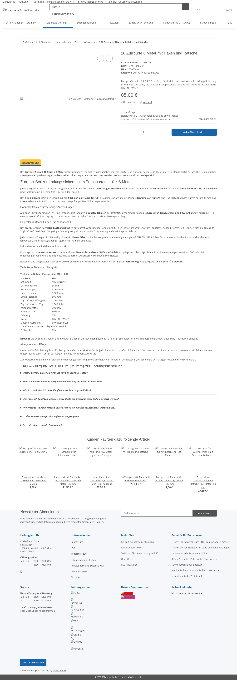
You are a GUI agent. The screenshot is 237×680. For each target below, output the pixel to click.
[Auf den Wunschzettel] (109, 58)
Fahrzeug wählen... (63, 13)
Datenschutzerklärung (77, 518)
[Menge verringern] (124, 132)
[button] (208, 10)
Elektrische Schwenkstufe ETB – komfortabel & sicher (200, 541)
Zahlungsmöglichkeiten (83, 560)
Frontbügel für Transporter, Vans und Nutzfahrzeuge (200, 547)
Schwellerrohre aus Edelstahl (187, 564)
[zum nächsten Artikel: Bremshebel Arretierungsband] (206, 42)
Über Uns (126, 559)
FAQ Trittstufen (129, 564)
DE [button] (198, 10)
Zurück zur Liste (30, 42)
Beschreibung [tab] (30, 163)
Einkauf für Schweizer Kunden (125, 1)
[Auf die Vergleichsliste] (100, 58)
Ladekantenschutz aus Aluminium (190, 553)
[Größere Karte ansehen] (21, 571)
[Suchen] (185, 6)
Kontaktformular (47, 610)
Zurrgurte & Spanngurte (146, 72)
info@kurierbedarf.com (89, 1)
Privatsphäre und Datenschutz (87, 565)
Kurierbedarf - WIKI (131, 547)
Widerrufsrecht (79, 553)
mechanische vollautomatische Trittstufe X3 (195, 570)
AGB (73, 547)
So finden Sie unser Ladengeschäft (52, 1)
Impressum (77, 541)
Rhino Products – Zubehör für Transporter (194, 559)
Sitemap (75, 577)
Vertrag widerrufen (33, 662)
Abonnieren (204, 513)
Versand (147, 102)
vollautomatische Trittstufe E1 (188, 576)
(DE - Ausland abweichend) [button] (158, 119)
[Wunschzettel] (215, 10)
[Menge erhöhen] (162, 132)
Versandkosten (79, 571)
